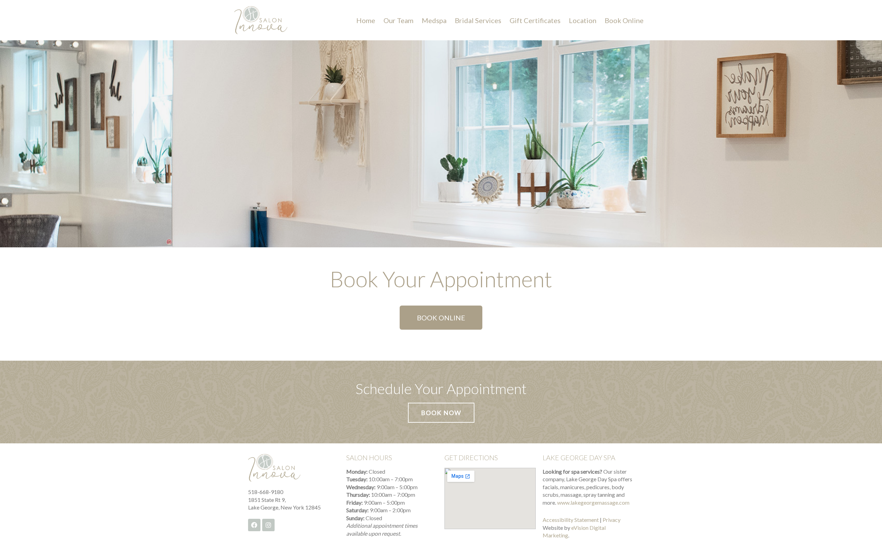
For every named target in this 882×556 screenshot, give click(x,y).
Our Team (398, 20)
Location (582, 20)
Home (365, 20)
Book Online (624, 20)
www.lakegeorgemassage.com (593, 502)
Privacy (612, 519)
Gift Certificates (535, 20)
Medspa (434, 20)
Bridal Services (478, 20)
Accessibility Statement (571, 519)
